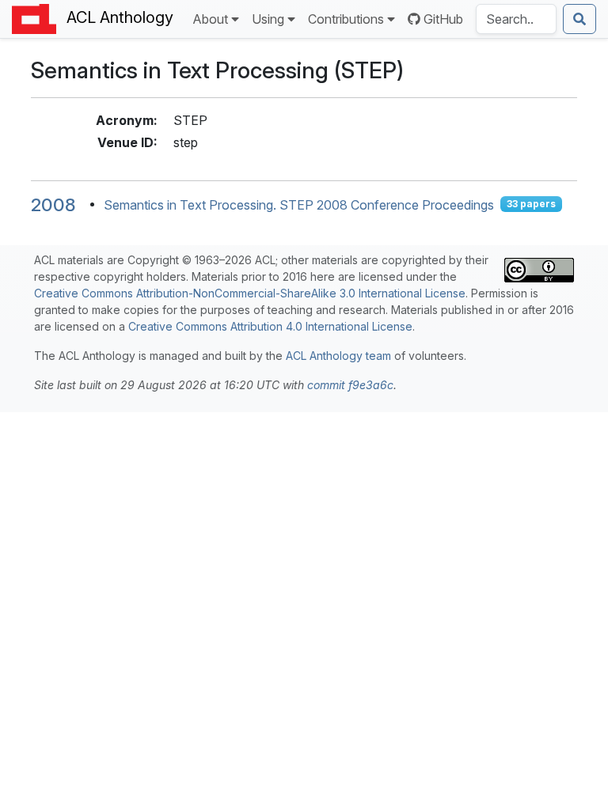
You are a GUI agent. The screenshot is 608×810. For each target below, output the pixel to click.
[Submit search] (579, 19)
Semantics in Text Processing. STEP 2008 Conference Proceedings (299, 204)
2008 (53, 204)
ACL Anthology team (338, 355)
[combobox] (516, 19)
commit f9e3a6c (350, 385)
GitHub (443, 19)
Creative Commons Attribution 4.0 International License (270, 326)
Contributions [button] (346, 19)
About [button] (210, 19)
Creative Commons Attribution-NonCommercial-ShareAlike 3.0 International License (250, 293)
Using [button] (268, 19)
